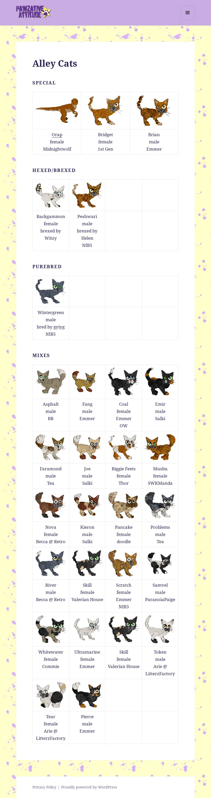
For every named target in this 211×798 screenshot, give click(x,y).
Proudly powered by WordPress (89, 787)
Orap (57, 134)
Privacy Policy (44, 787)
